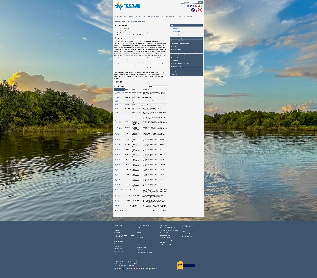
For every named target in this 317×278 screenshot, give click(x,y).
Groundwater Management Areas (179, 38)
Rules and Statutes (176, 66)
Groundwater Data (175, 46)
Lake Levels (162, 242)
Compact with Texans (119, 243)
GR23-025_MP (117, 140)
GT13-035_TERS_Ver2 (119, 128)
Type (133, 89)
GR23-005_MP (117, 150)
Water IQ (139, 232)
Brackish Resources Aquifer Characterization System (184, 52)
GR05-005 (119, 189)
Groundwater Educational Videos (179, 55)
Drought (166, 16)
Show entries (119, 86)
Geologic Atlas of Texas (179, 34)
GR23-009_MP (117, 145)
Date (126, 89)
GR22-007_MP (117, 155)
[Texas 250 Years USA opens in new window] (196, 10)
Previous (117, 210)
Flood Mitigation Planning (166, 240)
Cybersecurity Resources (188, 236)
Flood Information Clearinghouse (144, 252)
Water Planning (138, 16)
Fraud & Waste (117, 246)
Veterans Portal (186, 233)
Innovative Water (181, 16)
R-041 (116, 116)
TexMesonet (140, 237)
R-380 (118, 97)
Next (123, 210)
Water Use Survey (164, 232)
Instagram (199, 6)
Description (145, 89)
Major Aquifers (176, 28)
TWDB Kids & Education (165, 237)
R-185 (116, 108)
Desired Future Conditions (178, 40)
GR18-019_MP (117, 175)
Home (116, 16)
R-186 (116, 104)
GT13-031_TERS (118, 134)
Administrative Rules (119, 241)
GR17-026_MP (117, 180)
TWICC (138, 242)
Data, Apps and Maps (165, 235)
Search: (150, 86)
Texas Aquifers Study (119, 93)
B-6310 (117, 205)
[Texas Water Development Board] (127, 6)
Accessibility (117, 232)
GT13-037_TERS (118, 121)
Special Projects (175, 60)
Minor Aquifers (176, 31)
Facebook (188, 6)
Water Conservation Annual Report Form (169, 230)
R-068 (116, 112)
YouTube (196, 6)
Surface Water (155, 16)
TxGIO (138, 227)
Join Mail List (202, 6)
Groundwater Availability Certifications (180, 63)
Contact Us (174, 74)
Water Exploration (141, 244)
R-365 (116, 101)
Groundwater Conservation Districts (180, 43)
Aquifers (173, 25)
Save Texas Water (141, 240)
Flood (161, 16)
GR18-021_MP (117, 170)
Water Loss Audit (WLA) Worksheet (168, 227)
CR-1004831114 (118, 201)
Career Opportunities (119, 251)
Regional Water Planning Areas (179, 57)
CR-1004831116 (118, 196)
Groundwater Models (176, 49)
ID (115, 89)
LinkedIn (193, 6)
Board (120, 16)
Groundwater (146, 16)
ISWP (138, 230)
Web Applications (118, 248)
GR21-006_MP (117, 160)
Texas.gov (184, 229)
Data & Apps (190, 16)
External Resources (176, 71)
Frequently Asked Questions (178, 69)
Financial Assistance (128, 16)
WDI (138, 235)
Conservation (172, 16)
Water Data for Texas (142, 247)
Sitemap (116, 227)
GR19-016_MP (117, 165)
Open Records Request (119, 239)
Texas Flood (140, 249)
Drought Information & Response (167, 244)
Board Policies (117, 230)
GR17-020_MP (117, 185)
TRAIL (183, 231)
